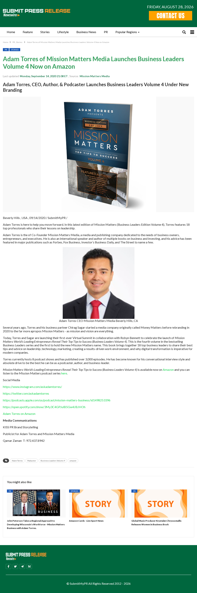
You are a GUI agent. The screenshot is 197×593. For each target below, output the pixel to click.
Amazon (168, 369)
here (64, 373)
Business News (86, 32)
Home (11, 32)
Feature (28, 32)
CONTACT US (170, 15)
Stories (45, 32)
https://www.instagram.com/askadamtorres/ (32, 386)
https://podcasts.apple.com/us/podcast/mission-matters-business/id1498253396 (56, 400)
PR (106, 32)
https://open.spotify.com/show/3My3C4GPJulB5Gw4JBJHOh (44, 407)
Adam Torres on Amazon (19, 413)
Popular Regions (126, 32)
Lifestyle (63, 32)
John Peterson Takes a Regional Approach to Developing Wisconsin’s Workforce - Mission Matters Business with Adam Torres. (36, 524)
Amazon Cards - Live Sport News (86, 520)
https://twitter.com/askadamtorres (26, 393)
